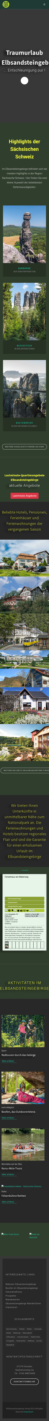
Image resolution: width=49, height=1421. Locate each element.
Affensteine (10, 1337)
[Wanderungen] (24, 258)
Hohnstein (24, 557)
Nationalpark (27, 1333)
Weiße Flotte (35, 1337)
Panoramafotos (14, 1292)
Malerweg (16, 1333)
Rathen (29, 1329)
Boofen (39, 1341)
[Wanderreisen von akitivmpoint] (10, 1234)
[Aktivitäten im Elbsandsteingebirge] (23, 1144)
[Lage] (19, 258)
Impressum (11, 1307)
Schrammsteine (23, 1337)
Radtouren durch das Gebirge (19, 1055)
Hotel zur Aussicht (24, 552)
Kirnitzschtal (24, 637)
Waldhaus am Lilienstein (24, 671)
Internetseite (12, 902)
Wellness (31, 1341)
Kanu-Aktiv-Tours (12, 1168)
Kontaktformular (24, 1382)
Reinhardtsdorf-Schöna (24, 600)
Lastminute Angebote (24, 495)
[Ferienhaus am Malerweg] (24, 887)
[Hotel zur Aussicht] (38, 1236)
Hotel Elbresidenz (24, 657)
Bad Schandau (24, 662)
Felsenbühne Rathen (14, 1195)
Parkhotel (24, 740)
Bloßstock (24, 345)
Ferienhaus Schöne (24, 703)
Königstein (24, 676)
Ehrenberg (24, 709)
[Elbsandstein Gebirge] (6, 4)
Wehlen (22, 1329)
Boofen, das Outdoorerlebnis (18, 1111)
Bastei (8, 1333)
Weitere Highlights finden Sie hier (24, 447)
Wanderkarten (13, 1299)
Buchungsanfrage (14, 899)
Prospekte (11, 1295)
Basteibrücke (24, 422)
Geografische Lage (15, 906)
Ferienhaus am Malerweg (16, 877)
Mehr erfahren (8, 1061)
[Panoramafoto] (30, 258)
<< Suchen (24, 870)
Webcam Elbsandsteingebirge (21, 1284)
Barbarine (24, 268)
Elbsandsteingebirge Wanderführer (23, 1303)
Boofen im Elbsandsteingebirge (22, 1288)
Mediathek (10, 1345)
